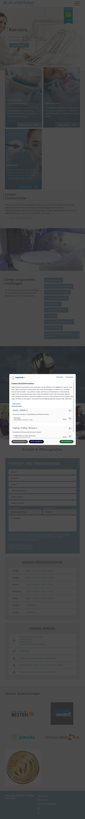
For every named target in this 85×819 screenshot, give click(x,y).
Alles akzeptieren (66, 441)
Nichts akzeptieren (36, 441)
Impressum (59, 377)
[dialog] (42, 409)
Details (65, 419)
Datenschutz (69, 377)
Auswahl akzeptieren (19, 441)
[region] (43, 410)
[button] (69, 410)
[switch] (70, 410)
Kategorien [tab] (16, 404)
